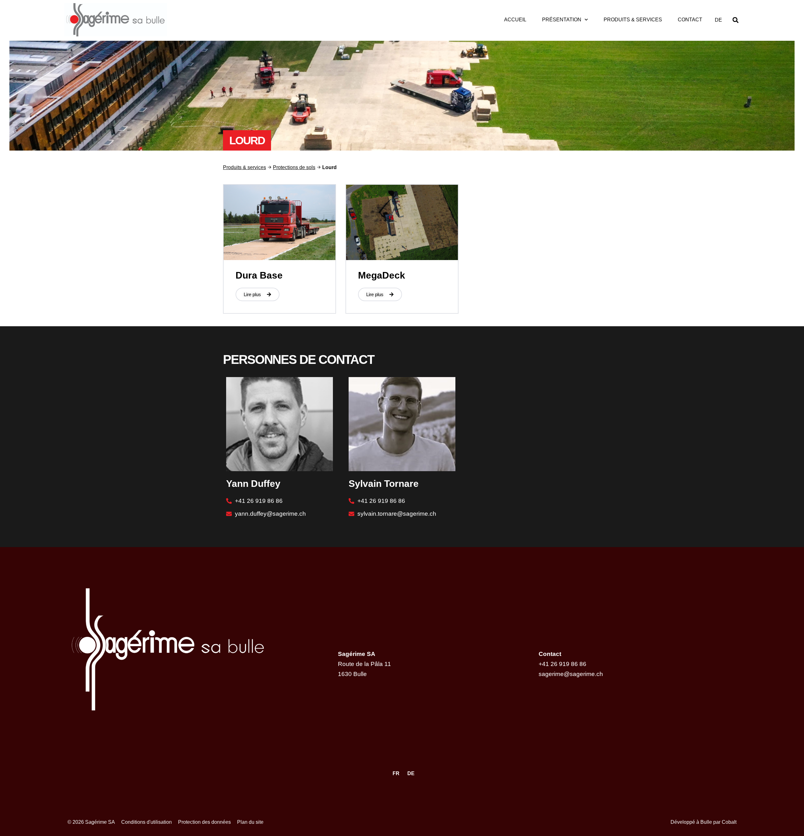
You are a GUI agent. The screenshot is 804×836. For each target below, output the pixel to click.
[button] (735, 20)
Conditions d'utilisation (146, 822)
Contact (690, 19)
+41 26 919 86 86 (562, 664)
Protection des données (204, 822)
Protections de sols (294, 167)
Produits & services (633, 19)
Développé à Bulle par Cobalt (703, 822)
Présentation (561, 19)
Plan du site (250, 822)
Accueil (515, 19)
